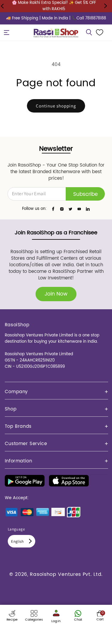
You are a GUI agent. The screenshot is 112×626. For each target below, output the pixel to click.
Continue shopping (56, 106)
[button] (7, 32)
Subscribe (85, 194)
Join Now (56, 294)
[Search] (89, 32)
